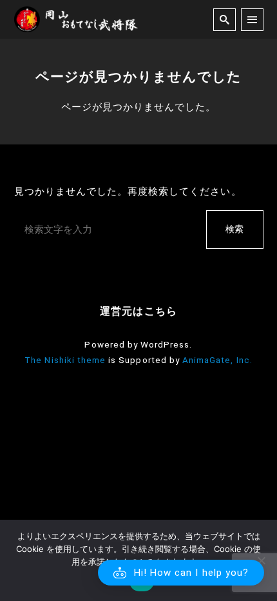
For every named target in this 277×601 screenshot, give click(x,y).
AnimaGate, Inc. (217, 360)
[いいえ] (260, 560)
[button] (181, 573)
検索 (234, 229)
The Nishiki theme (65, 360)
